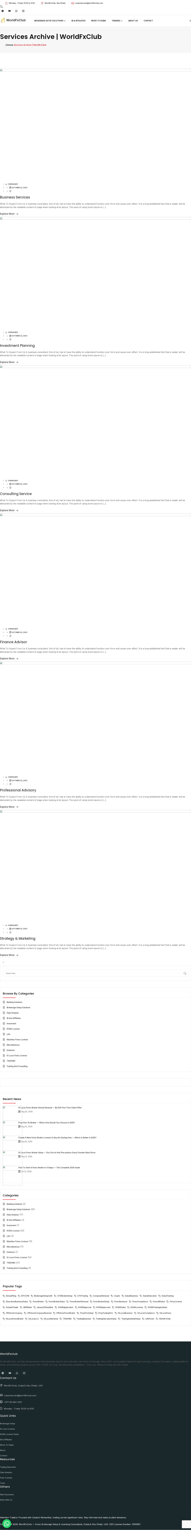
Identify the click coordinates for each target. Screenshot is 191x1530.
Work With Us (6, 1500)
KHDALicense (136, 1307)
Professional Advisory (18, 790)
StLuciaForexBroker (15, 1318)
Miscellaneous (13, 1045)
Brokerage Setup (7, 1423)
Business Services (15, 197)
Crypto (117, 1296)
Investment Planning (17, 345)
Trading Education (8, 1467)
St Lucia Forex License (17, 1055)
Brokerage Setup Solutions (48, 21)
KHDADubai (120, 1307)
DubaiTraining (168, 1296)
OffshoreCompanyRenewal (39, 1313)
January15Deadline (45, 1307)
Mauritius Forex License (17, 1039)
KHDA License (13, 1029)
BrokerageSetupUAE (43, 1296)
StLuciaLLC (33, 1318)
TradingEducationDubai (106, 1318)
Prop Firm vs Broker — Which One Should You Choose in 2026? (46, 1122)
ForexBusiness (120, 1301)
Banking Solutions (14, 1002)
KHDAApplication (65, 1307)
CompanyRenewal (101, 1296)
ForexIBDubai (159, 1301)
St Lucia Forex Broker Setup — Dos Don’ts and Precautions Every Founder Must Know (57, 1152)
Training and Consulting (17, 1066)
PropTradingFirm (105, 1313)
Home (10, 45)
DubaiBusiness (131, 1296)
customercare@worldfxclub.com (89, 3)
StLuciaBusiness (125, 1313)
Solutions (11, 1050)
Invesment (11, 1023)
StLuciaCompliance (146, 1313)
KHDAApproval (84, 1307)
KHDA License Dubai (9, 1434)
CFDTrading (82, 1296)
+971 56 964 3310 (13, 1402)
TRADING (11, 1061)
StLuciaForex (165, 1313)
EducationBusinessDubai (17, 1301)
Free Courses (6, 1477)
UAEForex (149, 1318)
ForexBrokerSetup (101, 1301)
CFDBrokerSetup (64, 1296)
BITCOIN (25, 1296)
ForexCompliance (140, 1301)
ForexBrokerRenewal (79, 1301)
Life (8, 1034)
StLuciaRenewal (51, 1318)
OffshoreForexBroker (65, 1313)
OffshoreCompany (14, 1313)
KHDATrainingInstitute (157, 1307)
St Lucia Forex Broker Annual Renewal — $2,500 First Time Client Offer (50, 1107)
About (2, 1450)
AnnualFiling (11, 1296)
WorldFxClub (164, 1318)
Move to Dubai (98, 21)
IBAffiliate (27, 1307)
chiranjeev (13, 184)
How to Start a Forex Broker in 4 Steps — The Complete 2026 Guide (49, 1167)
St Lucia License (7, 1429)
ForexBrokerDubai (57, 1301)
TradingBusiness (83, 1318)
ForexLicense (176, 1301)
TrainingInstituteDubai (130, 1318)
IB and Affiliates (14, 1018)
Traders (116, 21)
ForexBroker (38, 1301)
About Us (133, 21)
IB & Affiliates (78, 21)
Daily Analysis (13, 1013)
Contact (148, 21)
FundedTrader (12, 1307)
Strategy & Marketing (17, 938)
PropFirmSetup (86, 1313)
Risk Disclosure (7, 1494)
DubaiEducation (150, 1296)
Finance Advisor (13, 642)
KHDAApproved (103, 1307)
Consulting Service (16, 493)
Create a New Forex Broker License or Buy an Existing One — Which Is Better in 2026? (57, 1137)
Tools (2, 1483)
